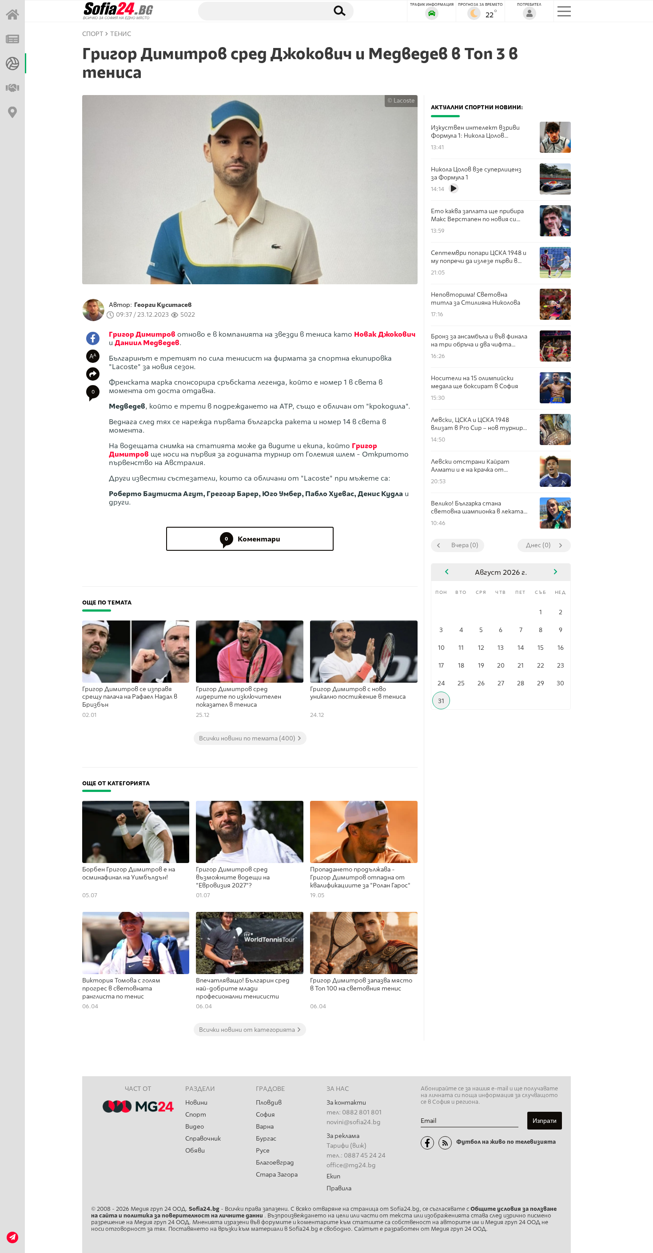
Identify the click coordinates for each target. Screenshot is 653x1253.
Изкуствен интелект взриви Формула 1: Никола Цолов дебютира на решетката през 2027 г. (477, 131)
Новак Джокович (384, 334)
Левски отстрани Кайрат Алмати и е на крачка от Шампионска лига (470, 465)
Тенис (120, 34)
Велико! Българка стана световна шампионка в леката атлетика (477, 507)
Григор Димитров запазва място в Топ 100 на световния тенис (361, 984)
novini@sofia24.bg (353, 1122)
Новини (196, 1102)
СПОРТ (93, 34)
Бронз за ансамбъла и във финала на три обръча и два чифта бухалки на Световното (479, 340)
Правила (338, 1188)
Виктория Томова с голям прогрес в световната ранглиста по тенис (121, 988)
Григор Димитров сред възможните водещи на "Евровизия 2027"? (233, 877)
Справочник (203, 1138)
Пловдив (269, 1102)
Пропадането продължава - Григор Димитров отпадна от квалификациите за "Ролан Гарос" (360, 877)
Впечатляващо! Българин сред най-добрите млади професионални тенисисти (243, 988)
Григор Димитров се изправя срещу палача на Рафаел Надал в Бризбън (129, 696)
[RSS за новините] (445, 1143)
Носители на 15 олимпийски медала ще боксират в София (474, 382)
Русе (263, 1150)
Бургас (266, 1138)
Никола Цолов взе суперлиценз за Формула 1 (476, 173)
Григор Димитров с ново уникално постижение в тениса (358, 693)
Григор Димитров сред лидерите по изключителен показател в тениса (238, 696)
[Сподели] (93, 374)
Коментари (252, 539)
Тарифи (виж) (346, 1146)
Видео (194, 1126)
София (265, 1114)
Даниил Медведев (147, 342)
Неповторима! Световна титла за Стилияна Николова (475, 298)
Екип (333, 1176)
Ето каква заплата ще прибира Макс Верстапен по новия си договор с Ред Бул (477, 215)
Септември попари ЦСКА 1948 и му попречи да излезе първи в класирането (478, 257)
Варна (265, 1126)
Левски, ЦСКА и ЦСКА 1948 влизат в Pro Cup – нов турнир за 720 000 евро (477, 424)
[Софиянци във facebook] (427, 1143)
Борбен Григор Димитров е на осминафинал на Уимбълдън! (128, 873)
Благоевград (275, 1162)
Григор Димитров (142, 334)
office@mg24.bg (351, 1165)
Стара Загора (277, 1174)
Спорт (195, 1114)
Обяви (195, 1150)
